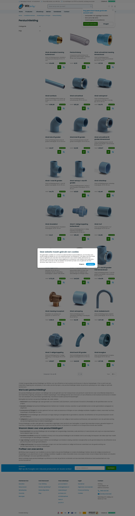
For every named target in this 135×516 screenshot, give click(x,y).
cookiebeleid (60, 262)
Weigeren (81, 264)
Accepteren (91, 264)
